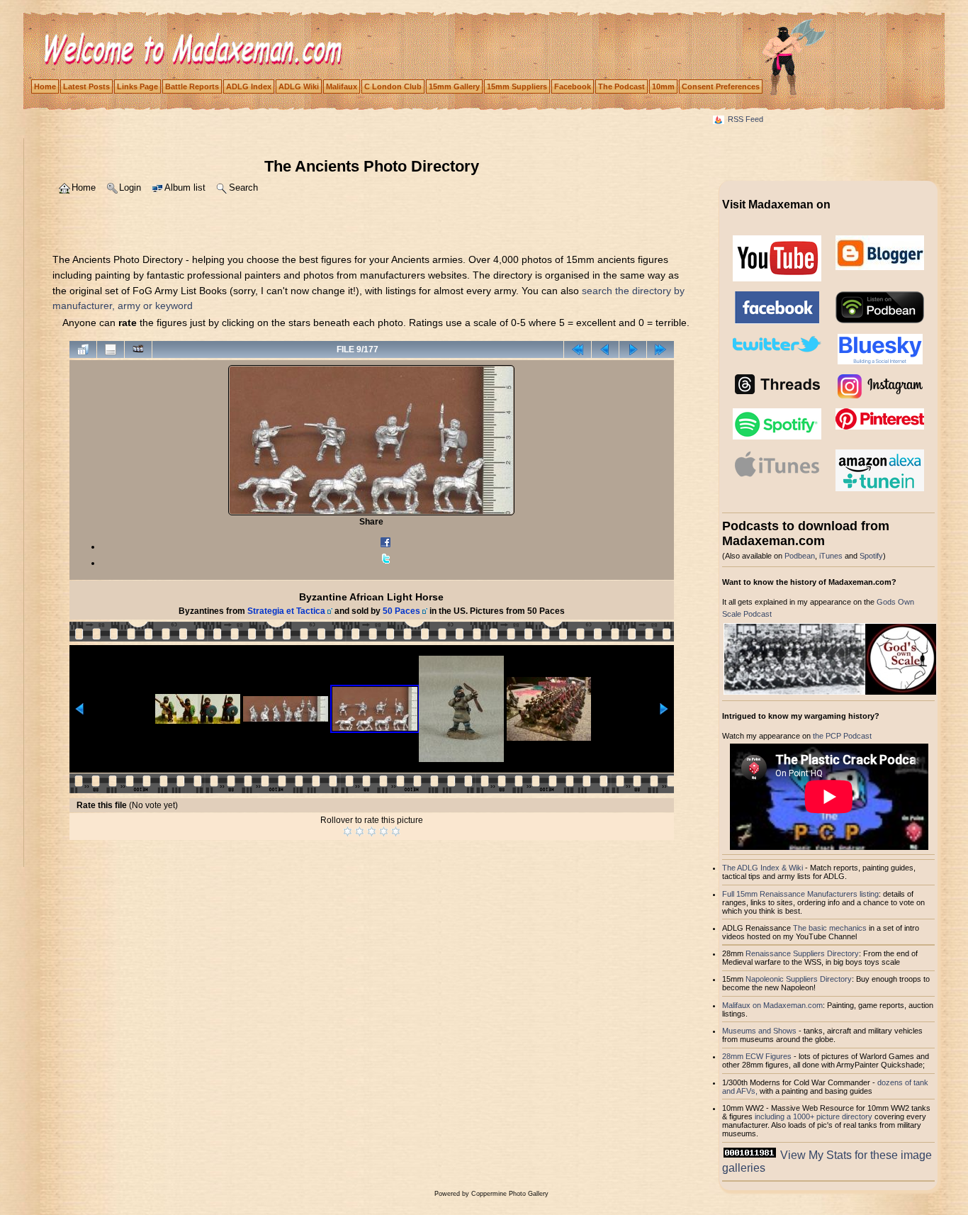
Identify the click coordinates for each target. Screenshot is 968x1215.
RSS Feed (745, 119)
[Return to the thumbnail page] (82, 349)
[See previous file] (605, 349)
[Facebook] (385, 546)
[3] (371, 831)
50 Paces (401, 611)
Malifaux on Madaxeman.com (772, 1005)
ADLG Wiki (298, 86)
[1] (347, 831)
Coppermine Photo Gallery (509, 1193)
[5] (395, 831)
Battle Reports (192, 86)
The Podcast (621, 86)
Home (45, 86)
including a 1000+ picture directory (813, 1116)
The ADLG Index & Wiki (762, 867)
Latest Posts (86, 86)
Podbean (799, 555)
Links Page (137, 86)
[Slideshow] (138, 349)
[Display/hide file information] (110, 349)
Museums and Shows (759, 1030)
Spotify (871, 555)
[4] (383, 831)
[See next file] (632, 349)
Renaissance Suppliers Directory (802, 953)
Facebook (572, 86)
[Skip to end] (660, 349)
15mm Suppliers (517, 86)
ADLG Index (248, 86)
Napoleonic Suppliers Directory (798, 979)
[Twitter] (385, 563)
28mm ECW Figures (757, 1056)
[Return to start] (577, 349)
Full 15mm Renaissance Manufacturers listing (800, 894)
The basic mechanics (831, 928)
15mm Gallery (454, 86)
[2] (359, 831)
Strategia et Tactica (286, 611)
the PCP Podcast (842, 736)
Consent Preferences (721, 86)
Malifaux (341, 86)
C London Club (393, 86)
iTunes (831, 555)
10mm (663, 86)
